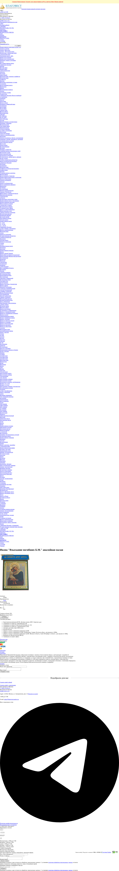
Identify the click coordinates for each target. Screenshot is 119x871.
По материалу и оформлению (8, 310)
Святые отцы (3, 110)
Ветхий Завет (3, 67)
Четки (1, 424)
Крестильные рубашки (6, 379)
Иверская (2, 260)
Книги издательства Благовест (8, 161)
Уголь (1, 421)
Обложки (2, 462)
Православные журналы (6, 250)
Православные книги (6, 221)
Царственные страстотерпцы (8, 303)
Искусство (3, 143)
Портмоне (3, 461)
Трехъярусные (4, 358)
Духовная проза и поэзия (7, 141)
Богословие (3, 107)
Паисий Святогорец (5, 296)
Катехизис (3, 136)
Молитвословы (4, 78)
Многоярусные (4, 360)
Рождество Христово (6, 474)
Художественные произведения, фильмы (11, 527)
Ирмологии (3, 86)
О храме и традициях (6, 130)
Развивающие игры (5, 451)
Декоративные (4, 399)
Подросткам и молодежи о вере (8, 199)
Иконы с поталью (5, 319)
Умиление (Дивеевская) (6, 278)
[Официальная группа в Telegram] (59, 822)
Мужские (2, 458)
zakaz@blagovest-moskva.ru (11, 699)
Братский (2, 417)
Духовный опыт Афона (6, 208)
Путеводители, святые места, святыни (10, 157)
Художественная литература (8, 236)
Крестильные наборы (6, 374)
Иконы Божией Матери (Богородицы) (10, 256)
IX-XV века (3, 117)
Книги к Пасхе (4, 496)
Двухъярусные (4, 357)
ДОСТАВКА (3, 31)
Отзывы (2, 663)
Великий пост (4, 490)
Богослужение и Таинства (7, 176)
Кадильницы (3, 344)
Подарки (2, 477)
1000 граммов (4, 405)
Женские (2, 459)
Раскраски (3, 238)
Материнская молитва (6, 195)
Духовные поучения (5, 518)
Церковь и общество (5, 149)
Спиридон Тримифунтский (7, 288)
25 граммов (3, 408)
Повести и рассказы (5, 234)
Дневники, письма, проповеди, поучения (11, 139)
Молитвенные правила (6, 89)
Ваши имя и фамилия (6, 666)
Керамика (2, 439)
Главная (2, 546)
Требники (2, 98)
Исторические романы (6, 206)
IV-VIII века (3, 116)
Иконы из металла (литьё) (7, 320)
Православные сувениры (7, 437)
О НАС (2, 39)
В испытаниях (4, 189)
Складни (2, 328)
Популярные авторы (5, 218)
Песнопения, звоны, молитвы (8, 522)
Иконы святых (4, 285)
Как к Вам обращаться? (6, 854)
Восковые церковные (6, 395)
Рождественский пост (6, 472)
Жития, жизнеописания (6, 230)
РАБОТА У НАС (4, 38)
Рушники (2, 389)
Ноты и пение (4, 102)
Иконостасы (3, 361)
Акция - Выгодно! (5, 50)
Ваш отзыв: (3, 670)
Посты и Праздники (5, 179)
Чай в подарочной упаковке (7, 465)
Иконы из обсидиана (5, 326)
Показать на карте (33, 694)
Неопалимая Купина (5, 275)
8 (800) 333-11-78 (4, 20)
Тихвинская (3, 263)
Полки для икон (4, 351)
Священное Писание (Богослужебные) (10, 95)
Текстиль (2, 339)
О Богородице (4, 196)
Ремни (2, 456)
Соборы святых (4, 304)
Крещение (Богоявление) (7, 489)
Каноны (2, 81)
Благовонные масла (5, 420)
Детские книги (4, 219)
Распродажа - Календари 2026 (8, 53)
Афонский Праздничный (7, 415)
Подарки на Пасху (5, 497)
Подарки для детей (5, 449)
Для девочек (3, 377)
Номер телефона (4, 856)
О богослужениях (5, 129)
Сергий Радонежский (6, 290)
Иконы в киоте (4, 315)
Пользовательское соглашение (8, 825)
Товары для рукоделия (6, 467)
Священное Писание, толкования (9, 525)
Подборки (3, 187)
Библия (2, 66)
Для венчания (4, 372)
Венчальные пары (5, 329)
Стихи (2, 233)
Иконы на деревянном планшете (9, 313)
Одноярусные (4, 355)
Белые (1, 363)
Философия (3, 108)
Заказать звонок (5, 860)
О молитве (3, 83)
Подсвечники (4, 347)
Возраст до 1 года (5, 383)
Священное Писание (5, 162)
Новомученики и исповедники (8, 122)
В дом (1, 342)
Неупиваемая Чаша (5, 274)
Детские (2, 181)
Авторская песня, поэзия (7, 515)
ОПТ (1, 34)
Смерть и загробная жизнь (7, 135)
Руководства (3, 94)
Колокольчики (4, 442)
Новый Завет (3, 69)
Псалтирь (2, 73)
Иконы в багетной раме (6, 323)
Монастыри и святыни (6, 521)
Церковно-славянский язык (7, 104)
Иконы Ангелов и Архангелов (8, 284)
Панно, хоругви (4, 332)
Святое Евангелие (5, 70)
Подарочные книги (5, 436)
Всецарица (3, 269)
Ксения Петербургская (6, 300)
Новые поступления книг (7, 59)
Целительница (4, 282)
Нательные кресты (5, 429)
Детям (1, 480)
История (2, 148)
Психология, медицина (6, 155)
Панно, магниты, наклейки (7, 445)
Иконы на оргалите (5, 325)
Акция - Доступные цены (7, 51)
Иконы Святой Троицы (6, 253)
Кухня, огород (4, 158)
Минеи (2, 88)
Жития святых (4, 111)
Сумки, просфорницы (6, 391)
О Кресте (2, 198)
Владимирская (4, 257)
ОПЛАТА (2, 29)
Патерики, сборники (5, 123)
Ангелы (2, 440)
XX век (2, 120)
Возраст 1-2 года (4, 385)
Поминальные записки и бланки (9, 350)
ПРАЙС (2, 35)
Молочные (3, 364)
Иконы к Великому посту (7, 493)
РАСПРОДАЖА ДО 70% (7, 28)
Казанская (3, 259)
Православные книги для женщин (9, 200)
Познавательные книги (6, 246)
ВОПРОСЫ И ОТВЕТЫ (7, 32)
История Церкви (4, 146)
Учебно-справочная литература (8, 160)
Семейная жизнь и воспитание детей (10, 151)
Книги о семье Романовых (7, 209)
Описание (3, 653)
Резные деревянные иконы (7, 317)
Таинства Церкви (5, 133)
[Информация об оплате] (59, 646)
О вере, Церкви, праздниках (8, 228)
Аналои (2, 336)
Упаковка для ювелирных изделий (9, 434)
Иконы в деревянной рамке (7, 312)
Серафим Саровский (5, 291)
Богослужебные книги (6, 85)
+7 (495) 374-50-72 (5, 17)
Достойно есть (4, 281)
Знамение (2, 265)
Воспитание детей (5, 152)
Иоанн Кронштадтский (6, 293)
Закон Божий (3, 75)
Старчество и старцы (6, 205)
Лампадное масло (5, 418)
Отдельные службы (5, 92)
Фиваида (2, 414)
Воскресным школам (5, 214)
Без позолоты (3, 433)
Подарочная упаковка (6, 470)
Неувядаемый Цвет (5, 279)
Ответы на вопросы (5, 180)
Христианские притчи (6, 142)
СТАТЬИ (2, 41)
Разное (2, 524)
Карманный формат (5, 215)
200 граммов (3, 407)
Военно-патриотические (7, 190)
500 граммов (3, 411)
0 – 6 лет (2, 222)
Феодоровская (4, 276)
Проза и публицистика (6, 183)
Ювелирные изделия (5, 427)
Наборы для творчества (6, 452)
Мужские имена (4, 306)
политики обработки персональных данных (60, 862)
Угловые (2, 354)
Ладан (1, 402)
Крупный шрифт (4, 217)
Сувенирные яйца (5, 446)
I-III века (2, 114)
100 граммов (3, 404)
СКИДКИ (3, 26)
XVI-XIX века (4, 119)
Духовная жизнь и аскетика (7, 173)
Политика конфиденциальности (9, 823)
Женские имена (4, 307)
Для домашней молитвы (6, 396)
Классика (2, 249)
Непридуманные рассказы (7, 202)
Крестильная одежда (5, 373)
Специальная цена (5, 54)
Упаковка (2, 486)
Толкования (3, 105)
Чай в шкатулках (4, 487)
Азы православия (5, 126)
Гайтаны (2, 341)
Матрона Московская (6, 298)
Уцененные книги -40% (6, 56)
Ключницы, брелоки (5, 464)
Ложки (2, 443)
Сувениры (3, 483)
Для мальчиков (4, 376)
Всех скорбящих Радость (7, 268)
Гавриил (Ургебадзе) (5, 192)
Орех (1, 367)
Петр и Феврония (5, 301)
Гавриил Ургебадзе (5, 297)
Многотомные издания (6, 203)
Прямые (2, 353)
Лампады (2, 345)
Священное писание (5, 64)
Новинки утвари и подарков (8, 60)
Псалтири (2, 164)
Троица (2, 508)
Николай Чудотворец (6, 287)
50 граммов (3, 410)
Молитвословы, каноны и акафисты (10, 76)
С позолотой (3, 431)
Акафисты (3, 79)
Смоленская (3, 262)
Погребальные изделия (6, 388)
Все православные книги (7, 63)
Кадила (2, 338)
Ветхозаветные (4, 113)
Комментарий (4, 859)
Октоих (2, 91)
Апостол (2, 72)
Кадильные (3, 398)
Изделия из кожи (4, 453)
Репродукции (3, 145)
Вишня (2, 369)
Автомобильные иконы (6, 331)
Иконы (2, 499)
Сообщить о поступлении (4, 617)
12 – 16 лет (3, 225)
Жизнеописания (4, 124)
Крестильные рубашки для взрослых (10, 386)
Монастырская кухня (6, 211)
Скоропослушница (5, 272)
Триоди (2, 100)
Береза (2, 366)
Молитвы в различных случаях (8, 82)
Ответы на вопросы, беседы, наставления (11, 138)
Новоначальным (4, 127)
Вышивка (2, 505)
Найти (19, 45)
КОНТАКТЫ (3, 36)
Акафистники (4, 170)
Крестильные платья (5, 380)
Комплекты (3, 186)
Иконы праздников (5, 309)
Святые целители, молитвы (7, 212)
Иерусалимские (4, 401)
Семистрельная (4, 266)
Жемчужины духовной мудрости (9, 193)
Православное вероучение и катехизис (10, 177)
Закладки (2, 455)
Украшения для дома (5, 484)
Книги (2, 475)
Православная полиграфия (7, 448)
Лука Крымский (4, 294)
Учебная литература (5, 237)
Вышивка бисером (5, 468)
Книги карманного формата (7, 184)
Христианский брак (5, 154)
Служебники (3, 97)
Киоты (2, 423)
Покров (2, 271)
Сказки (2, 243)
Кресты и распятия (5, 348)
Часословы (3, 101)
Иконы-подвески (4, 430)
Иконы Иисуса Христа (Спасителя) (10, 255)
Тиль (4, 600)
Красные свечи (4, 500)
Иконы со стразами (5, 322)
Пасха (1, 494)
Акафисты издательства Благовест (9, 168)
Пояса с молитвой (5, 392)
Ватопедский (3, 412)
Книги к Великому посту (7, 491)
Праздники (3, 132)
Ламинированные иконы (7, 316)
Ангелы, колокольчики (6, 478)
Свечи (1, 393)
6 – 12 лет (2, 224)
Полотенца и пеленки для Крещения (10, 382)
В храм (2, 335)
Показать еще (3, 639)
